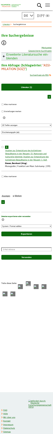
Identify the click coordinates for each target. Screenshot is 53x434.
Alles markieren (10, 104)
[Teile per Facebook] (20, 286)
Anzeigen (6, 196)
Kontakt (6, 421)
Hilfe (5, 414)
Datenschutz (9, 428)
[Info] (4, 117)
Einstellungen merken (12, 111)
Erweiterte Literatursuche (27, 56)
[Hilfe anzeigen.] (4, 43)
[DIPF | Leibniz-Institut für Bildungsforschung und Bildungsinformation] (43, 15)
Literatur (6, 24)
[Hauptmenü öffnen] (48, 5)
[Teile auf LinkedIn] (44, 286)
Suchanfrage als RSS (39, 75)
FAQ (5, 410)
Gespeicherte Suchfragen (40, 51)
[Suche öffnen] (39, 5)
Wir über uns (9, 417)
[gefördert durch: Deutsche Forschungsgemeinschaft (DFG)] (40, 403)
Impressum (8, 424)
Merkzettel (47, 48)
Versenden (26, 257)
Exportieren (26, 234)
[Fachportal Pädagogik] (11, 5)
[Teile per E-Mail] (5, 293)
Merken (18, 196)
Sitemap (7, 432)
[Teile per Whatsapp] (36, 286)
